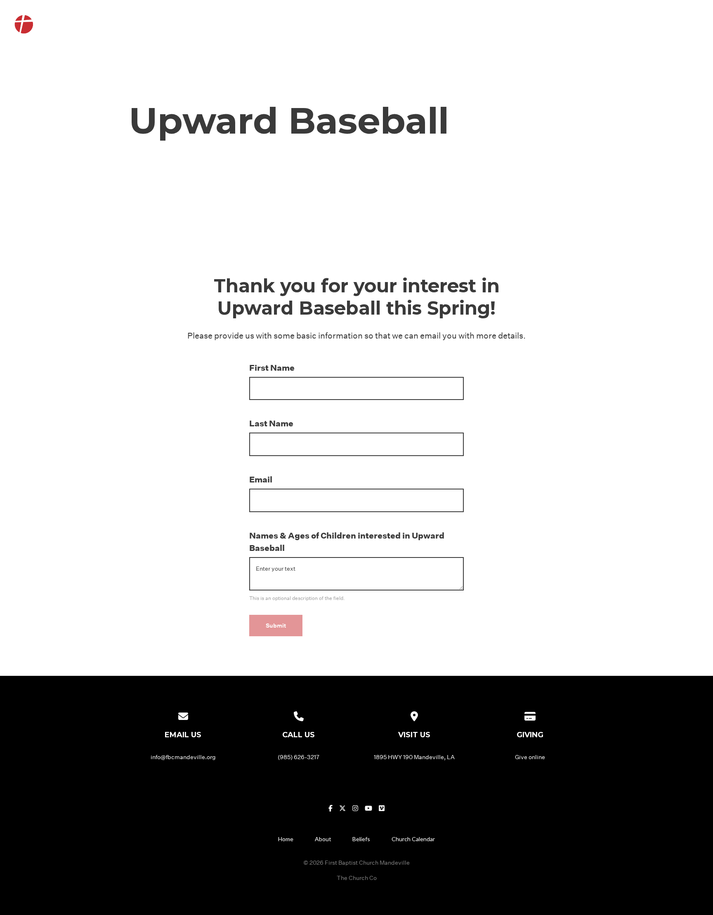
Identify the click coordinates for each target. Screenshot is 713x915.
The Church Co (357, 878)
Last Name (271, 423)
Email (260, 479)
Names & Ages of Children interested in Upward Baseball (346, 541)
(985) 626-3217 (298, 757)
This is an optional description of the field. (297, 598)
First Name (272, 367)
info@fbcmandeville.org (183, 757)
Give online (530, 757)
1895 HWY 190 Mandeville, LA (414, 757)
